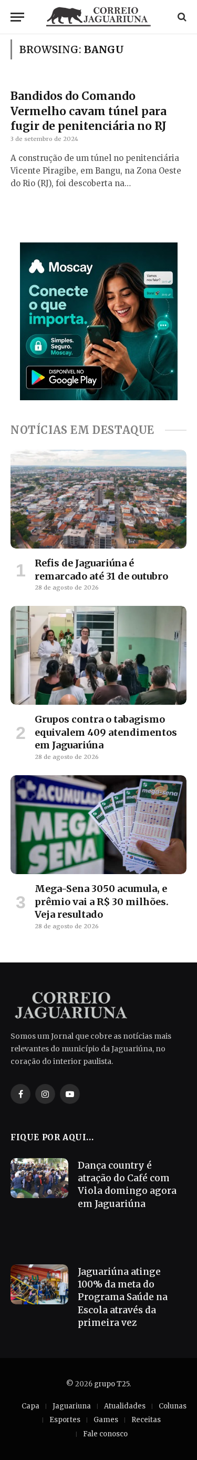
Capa (30, 1406)
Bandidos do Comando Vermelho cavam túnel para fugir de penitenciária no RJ (89, 111)
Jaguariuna (72, 1406)
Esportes (64, 1419)
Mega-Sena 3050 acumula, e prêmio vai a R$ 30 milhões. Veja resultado (102, 901)
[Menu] (17, 17)
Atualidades (125, 1406)
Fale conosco (105, 1433)
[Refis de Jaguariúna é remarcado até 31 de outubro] (98, 499)
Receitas (146, 1419)
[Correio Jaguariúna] (98, 17)
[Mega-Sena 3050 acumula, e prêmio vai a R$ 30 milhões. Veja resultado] (98, 824)
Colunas (172, 1406)
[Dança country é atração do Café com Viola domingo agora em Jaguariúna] (39, 1178)
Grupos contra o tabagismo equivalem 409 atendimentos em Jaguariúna (106, 732)
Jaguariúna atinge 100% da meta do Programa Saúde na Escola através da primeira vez (123, 1297)
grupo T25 (111, 1384)
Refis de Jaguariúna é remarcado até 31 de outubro (101, 569)
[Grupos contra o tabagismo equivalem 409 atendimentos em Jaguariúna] (98, 655)
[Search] (180, 17)
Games (106, 1419)
